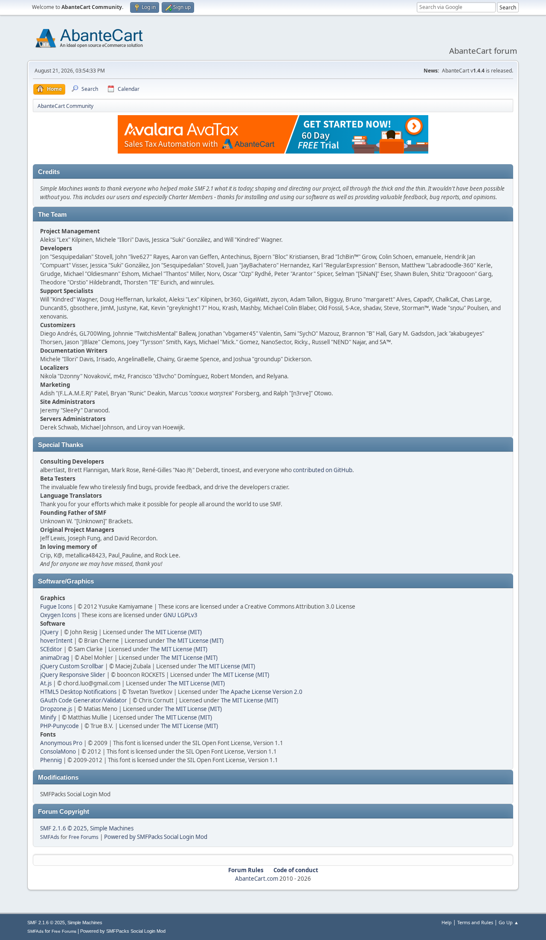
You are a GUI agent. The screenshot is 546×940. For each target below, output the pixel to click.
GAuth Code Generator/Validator (83, 700)
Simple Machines (112, 828)
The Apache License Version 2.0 (261, 692)
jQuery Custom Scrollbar (72, 666)
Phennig (51, 760)
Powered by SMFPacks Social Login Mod (155, 837)
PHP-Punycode (59, 726)
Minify (48, 717)
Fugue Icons (56, 606)
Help (446, 922)
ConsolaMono (58, 751)
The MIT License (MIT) (173, 632)
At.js (46, 683)
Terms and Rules (475, 922)
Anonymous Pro (61, 743)
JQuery (49, 632)
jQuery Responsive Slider (72, 675)
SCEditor (51, 649)
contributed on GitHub (322, 470)
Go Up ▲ (509, 922)
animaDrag (54, 657)
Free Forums (84, 837)
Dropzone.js (56, 709)
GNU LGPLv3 (180, 615)
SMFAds (49, 837)
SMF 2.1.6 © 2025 (63, 828)
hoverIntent (56, 640)
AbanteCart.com (256, 878)
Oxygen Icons (58, 615)
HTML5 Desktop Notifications (78, 692)
